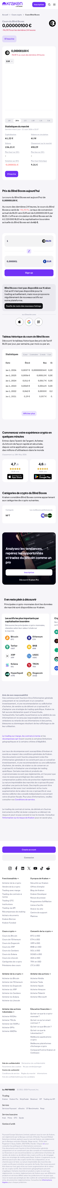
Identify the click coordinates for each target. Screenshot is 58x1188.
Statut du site (36, 909)
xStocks (21, 1108)
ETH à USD (35, 939)
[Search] (49, 4)
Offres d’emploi (37, 886)
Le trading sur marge (11, 736)
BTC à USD (35, 936)
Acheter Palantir (37, 993)
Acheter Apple (37, 985)
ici (44, 1144)
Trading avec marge (11, 890)
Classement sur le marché (41, 143)
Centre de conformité (10, 1070)
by (8, 1089)
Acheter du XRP (9, 989)
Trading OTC (8, 900)
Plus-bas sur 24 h (37, 152)
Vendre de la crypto (11, 886)
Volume (8, 143)
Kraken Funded (9, 922)
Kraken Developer (38, 894)
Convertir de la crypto (41, 931)
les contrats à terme (31, 736)
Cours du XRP (8, 947)
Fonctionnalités (10, 878)
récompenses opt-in (11, 738)
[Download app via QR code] (39, 322)
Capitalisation (10, 134)
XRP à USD (35, 943)
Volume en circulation (39, 134)
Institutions (7, 904)
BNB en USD (35, 947)
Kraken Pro (14, 1099)
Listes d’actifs (36, 905)
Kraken (5, 1099)
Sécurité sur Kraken (39, 883)
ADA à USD (35, 958)
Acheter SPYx (8, 1027)
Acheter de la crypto (11, 883)
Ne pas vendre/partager (32, 1067)
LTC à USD (35, 965)
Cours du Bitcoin (9, 936)
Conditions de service (25, 799)
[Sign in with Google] (29, 322)
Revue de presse (37, 897)
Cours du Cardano (10, 950)
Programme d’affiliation (41, 901)
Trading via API (8, 908)
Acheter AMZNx (9, 1031)
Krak (4, 1118)
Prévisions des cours (11, 965)
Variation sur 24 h (12, 161)
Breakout (34, 1099)
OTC (15, 1118)
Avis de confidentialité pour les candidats (18, 1077)
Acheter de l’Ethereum (12, 982)
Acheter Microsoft (38, 997)
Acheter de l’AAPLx (11, 1024)
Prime (10, 1118)
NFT (8, 515)
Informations (42, 1073)
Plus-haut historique (39, 161)
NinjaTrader (24, 1099)
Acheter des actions (40, 974)
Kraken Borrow (9, 919)
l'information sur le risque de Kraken (18, 817)
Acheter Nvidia (37, 978)
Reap (42, 1108)
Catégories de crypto (12, 961)
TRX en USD (35, 961)
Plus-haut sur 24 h (12, 152)
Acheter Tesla (36, 982)
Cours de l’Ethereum (11, 939)
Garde (21, 1118)
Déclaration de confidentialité (33, 1063)
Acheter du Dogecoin (12, 985)
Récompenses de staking (13, 911)
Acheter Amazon (37, 989)
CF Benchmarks (32, 1108)
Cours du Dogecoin (11, 943)
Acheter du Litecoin (11, 1000)
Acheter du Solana (10, 997)
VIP (40, 1099)
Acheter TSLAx (9, 1020)
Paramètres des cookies (11, 1067)
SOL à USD (35, 950)
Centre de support (38, 912)
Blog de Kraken (37, 890)
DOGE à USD (36, 954)
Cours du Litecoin (10, 958)
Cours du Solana (9, 954)
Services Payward (9, 1108)
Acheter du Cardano (11, 993)
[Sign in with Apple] (19, 322)
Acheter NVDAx (9, 1016)
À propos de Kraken (40, 878)
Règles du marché (28, 1073)
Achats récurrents (10, 915)
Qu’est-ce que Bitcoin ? (41, 1026)
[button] (9, 121)
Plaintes (34, 916)
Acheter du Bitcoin (10, 978)
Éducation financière (40, 1009)
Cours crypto (9, 931)
